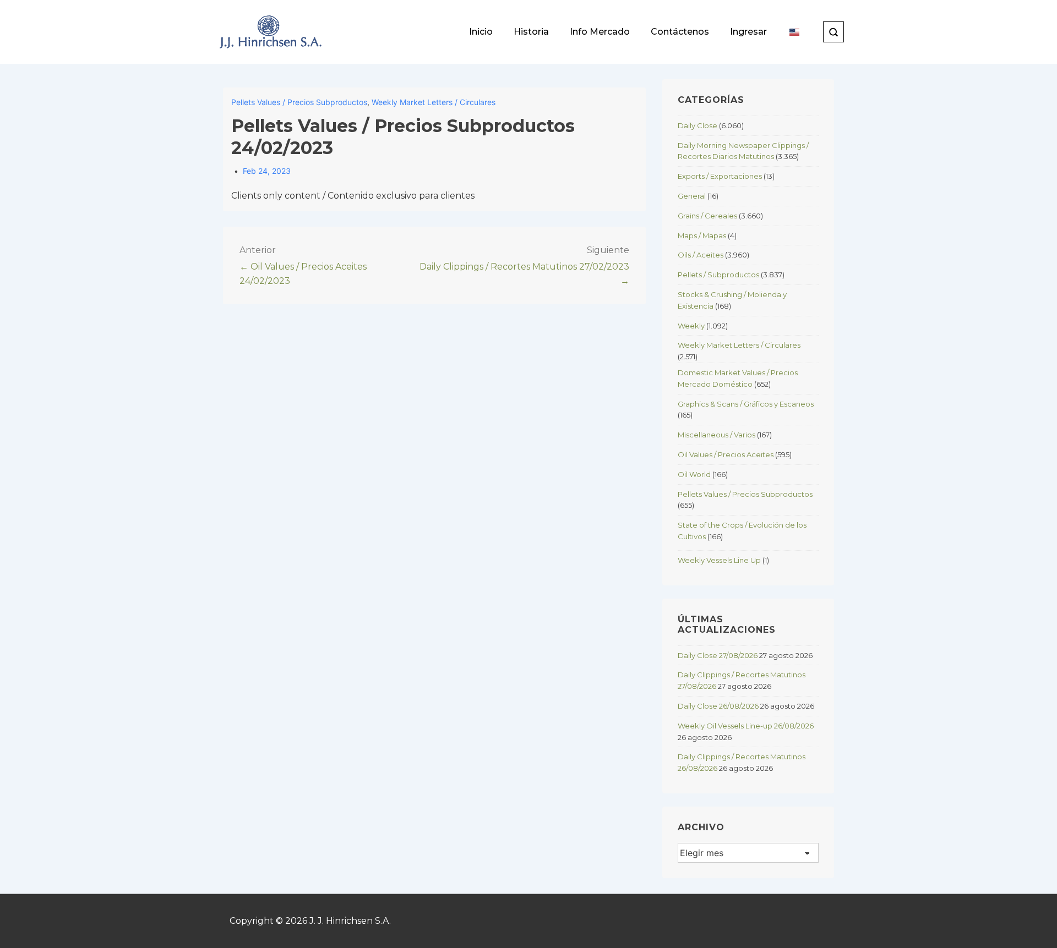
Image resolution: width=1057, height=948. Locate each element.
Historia (531, 31)
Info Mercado (600, 31)
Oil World (694, 474)
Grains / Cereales (707, 215)
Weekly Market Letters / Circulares (433, 102)
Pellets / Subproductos (718, 274)
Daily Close (697, 125)
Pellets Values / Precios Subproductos (299, 102)
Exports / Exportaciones (720, 176)
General (692, 195)
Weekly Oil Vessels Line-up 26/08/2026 (746, 725)
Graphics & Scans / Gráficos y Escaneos (746, 403)
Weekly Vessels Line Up (719, 560)
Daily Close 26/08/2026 (718, 706)
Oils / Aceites (700, 254)
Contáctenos (680, 31)
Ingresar (748, 31)
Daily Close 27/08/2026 (718, 655)
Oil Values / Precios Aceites (725, 454)
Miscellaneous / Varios (716, 434)
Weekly (691, 325)
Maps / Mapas (702, 235)
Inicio (481, 31)
